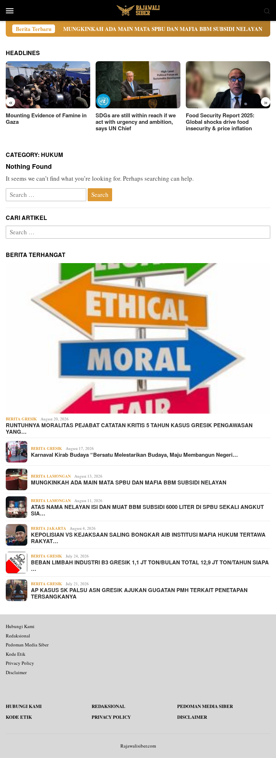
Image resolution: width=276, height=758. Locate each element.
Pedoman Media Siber (27, 644)
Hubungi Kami (20, 626)
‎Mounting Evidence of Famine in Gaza (46, 118)
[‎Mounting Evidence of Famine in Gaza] (48, 85)
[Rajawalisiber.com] (138, 9)
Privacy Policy (20, 663)
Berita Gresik (21, 419)
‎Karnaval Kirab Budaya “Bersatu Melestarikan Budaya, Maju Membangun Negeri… (134, 454)
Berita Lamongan (51, 476)
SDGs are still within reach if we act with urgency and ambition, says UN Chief (136, 121)
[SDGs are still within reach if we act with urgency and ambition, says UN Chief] (138, 85)
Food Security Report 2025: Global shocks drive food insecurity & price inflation (220, 121)
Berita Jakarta (48, 528)
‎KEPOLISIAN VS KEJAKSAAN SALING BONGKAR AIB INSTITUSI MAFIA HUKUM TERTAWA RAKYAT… (148, 537)
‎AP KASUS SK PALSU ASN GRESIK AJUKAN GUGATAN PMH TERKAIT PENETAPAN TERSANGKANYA (139, 593)
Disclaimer (16, 672)
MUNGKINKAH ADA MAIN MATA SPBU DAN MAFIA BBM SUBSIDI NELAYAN (140, 29)
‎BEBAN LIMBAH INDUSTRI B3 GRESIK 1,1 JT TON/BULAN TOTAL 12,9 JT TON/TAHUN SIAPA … (150, 565)
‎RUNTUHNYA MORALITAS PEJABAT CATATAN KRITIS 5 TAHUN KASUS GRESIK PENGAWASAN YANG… (129, 428)
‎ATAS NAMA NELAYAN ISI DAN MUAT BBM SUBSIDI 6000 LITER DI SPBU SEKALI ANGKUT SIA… (147, 510)
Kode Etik (16, 654)
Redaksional (18, 635)
